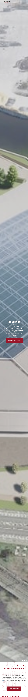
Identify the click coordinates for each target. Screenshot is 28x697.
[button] (25, 1)
